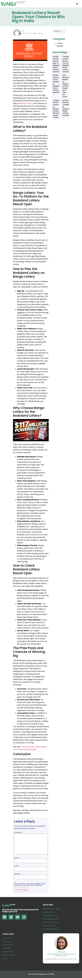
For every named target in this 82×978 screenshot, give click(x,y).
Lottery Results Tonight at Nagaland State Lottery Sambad (66, 108)
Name (17, 858)
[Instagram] (24, 917)
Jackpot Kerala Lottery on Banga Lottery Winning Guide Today (56, 109)
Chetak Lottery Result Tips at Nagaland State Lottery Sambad (66, 64)
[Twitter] (11, 917)
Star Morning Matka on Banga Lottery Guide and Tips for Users (66, 86)
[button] (77, 3)
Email (16, 866)
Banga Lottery (26, 103)
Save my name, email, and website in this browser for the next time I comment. (29, 884)
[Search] (67, 31)
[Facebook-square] (4, 917)
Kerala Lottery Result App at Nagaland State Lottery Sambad (57, 64)
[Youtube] (17, 917)
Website (17, 874)
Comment (18, 832)
